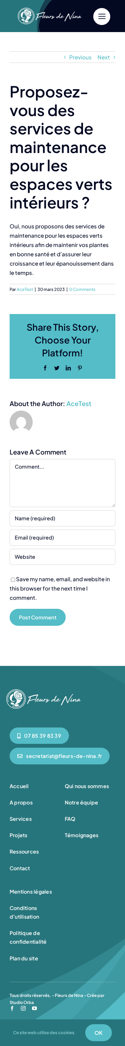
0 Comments (82, 289)
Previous (80, 57)
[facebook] (12, 1008)
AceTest (25, 289)
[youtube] (34, 1008)
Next (103, 57)
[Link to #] (101, 16)
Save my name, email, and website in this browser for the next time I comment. (60, 588)
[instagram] (23, 1008)
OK (99, 1032)
